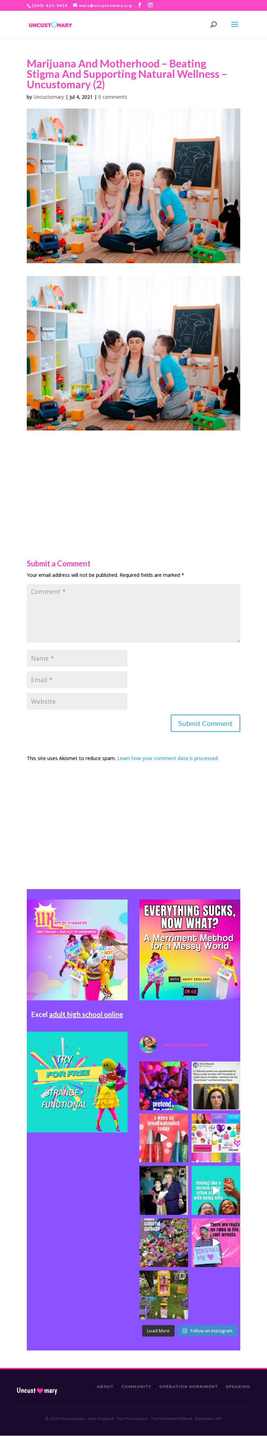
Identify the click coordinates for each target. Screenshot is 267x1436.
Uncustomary (48, 97)
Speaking (238, 1386)
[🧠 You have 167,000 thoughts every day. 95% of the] (163, 1138)
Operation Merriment (188, 1386)
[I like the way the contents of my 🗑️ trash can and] (163, 1242)
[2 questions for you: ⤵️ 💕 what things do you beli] (163, 1086)
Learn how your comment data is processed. (168, 758)
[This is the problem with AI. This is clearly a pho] (216, 1086)
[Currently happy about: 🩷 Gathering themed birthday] (163, 1294)
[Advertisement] (133, 479)
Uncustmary (37, 1390)
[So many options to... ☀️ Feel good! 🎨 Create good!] (216, 1138)
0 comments (112, 97)
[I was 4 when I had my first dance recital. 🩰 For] (163, 1190)
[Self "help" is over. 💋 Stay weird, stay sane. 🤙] (216, 1190)
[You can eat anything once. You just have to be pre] (216, 1242)
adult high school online (86, 1014)
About (105, 1386)
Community (136, 1386)
